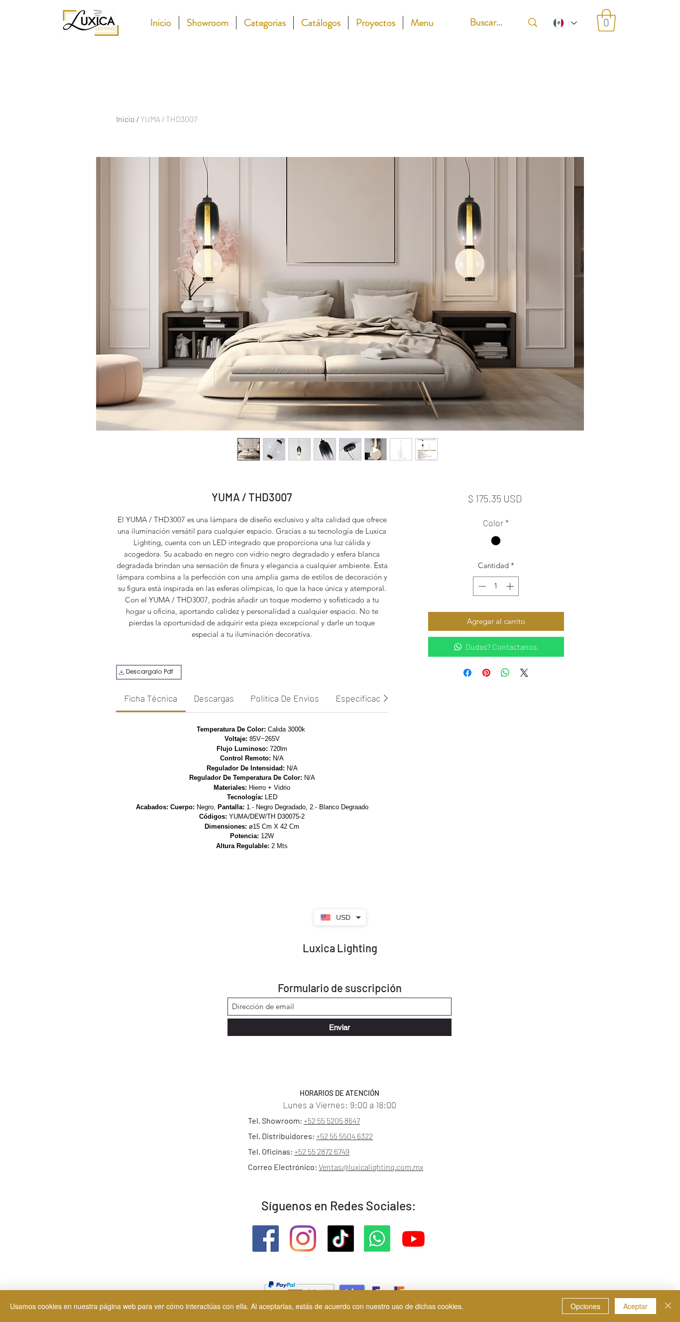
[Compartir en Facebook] (467, 673)
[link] (150, 698)
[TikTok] (341, 1238)
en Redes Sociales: (365, 1205)
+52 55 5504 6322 (344, 1136)
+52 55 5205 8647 (332, 1120)
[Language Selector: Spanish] (564, 22)
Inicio (125, 119)
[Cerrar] (668, 1306)
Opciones (585, 1306)
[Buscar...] (533, 22)
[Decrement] (481, 586)
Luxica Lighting (340, 947)
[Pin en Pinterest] (486, 673)
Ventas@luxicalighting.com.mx (371, 1167)
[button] (606, 20)
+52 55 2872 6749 (321, 1151)
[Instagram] (303, 1238)
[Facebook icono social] (265, 1238)
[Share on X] (524, 673)
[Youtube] (413, 1238)
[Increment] (511, 586)
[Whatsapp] (377, 1238)
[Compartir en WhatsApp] (505, 673)
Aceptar (635, 1306)
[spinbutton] (496, 586)
